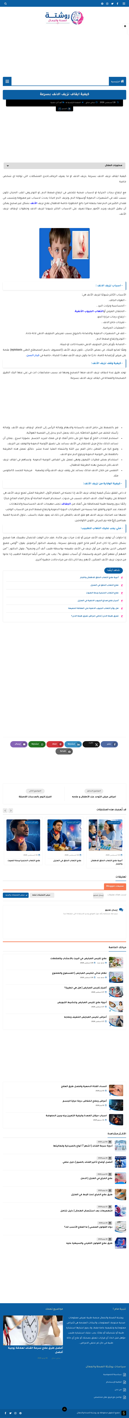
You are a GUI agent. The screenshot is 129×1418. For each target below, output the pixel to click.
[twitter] (112, 3)
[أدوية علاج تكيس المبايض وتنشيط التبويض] (116, 1006)
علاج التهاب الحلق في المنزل (104, 585)
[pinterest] (102, 3)
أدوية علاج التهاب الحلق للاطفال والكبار (99, 578)
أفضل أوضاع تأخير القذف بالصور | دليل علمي (87, 1162)
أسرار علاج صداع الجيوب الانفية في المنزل (98, 601)
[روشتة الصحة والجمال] (64, 18)
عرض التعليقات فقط (41, 895)
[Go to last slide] (10, 810)
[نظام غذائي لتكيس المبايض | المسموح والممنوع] (116, 977)
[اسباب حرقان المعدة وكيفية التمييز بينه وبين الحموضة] (116, 1119)
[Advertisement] (64, 51)
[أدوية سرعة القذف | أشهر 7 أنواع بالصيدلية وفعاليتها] (120, 1146)
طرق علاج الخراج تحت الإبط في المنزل (91, 1195)
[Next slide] (5, 810)
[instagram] (107, 3)
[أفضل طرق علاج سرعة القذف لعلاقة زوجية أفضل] (33, 1330)
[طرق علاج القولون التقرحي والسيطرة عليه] (120, 1243)
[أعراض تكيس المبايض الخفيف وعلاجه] (116, 1021)
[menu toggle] (123, 3)
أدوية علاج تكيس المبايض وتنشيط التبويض (82, 1002)
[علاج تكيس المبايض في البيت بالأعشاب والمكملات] (116, 962)
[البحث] (5, 3)
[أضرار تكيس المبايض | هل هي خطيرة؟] (116, 992)
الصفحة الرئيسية (74, 103)
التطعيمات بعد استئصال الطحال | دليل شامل (86, 1211)
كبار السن (33, 355)
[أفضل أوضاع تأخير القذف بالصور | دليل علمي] (120, 1162)
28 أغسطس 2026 (108, 103)
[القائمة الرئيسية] (7, 81)
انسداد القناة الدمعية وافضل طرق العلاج (84, 1086)
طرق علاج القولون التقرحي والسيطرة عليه (89, 1243)
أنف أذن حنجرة (56, 103)
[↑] (64, 1409)
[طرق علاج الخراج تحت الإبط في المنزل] (120, 1194)
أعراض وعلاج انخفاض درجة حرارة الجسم (85, 1101)
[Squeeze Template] (123, 1413)
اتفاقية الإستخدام (114, 1382)
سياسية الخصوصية (112, 1375)
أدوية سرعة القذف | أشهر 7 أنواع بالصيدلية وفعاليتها (82, 1146)
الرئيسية (115, 82)
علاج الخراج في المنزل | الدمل (96, 1178)
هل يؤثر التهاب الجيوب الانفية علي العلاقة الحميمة (93, 608)
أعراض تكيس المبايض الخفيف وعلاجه (85, 1017)
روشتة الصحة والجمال (87, 1413)
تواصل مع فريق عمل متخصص (108, 1397)
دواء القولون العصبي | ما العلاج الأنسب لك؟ (88, 1227)
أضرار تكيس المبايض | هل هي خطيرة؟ (85, 988)
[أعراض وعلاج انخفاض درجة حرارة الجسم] (116, 1105)
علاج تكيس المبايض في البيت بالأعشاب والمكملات (78, 959)
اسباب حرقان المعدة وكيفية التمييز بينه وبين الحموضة (76, 1116)
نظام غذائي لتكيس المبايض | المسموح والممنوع (79, 973)
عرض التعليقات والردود (15, 895)
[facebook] (117, 3)
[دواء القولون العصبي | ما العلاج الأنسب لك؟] (120, 1227)
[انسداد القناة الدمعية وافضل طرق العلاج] (116, 1090)
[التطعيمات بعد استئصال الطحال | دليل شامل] (120, 1210)
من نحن (118, 1390)
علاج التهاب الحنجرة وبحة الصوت (102, 593)
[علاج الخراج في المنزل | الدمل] (120, 1178)
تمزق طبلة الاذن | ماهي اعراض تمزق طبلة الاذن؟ (95, 616)
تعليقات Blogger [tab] (115, 886)
